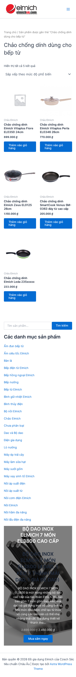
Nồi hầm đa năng (15, 512)
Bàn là (8, 360)
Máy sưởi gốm (13, 469)
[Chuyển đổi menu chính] (68, 9)
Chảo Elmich (12, 418)
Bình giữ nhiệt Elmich (18, 397)
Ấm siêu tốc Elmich (16, 353)
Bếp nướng (11, 382)
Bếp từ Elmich (13, 389)
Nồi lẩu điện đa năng (17, 519)
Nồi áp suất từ (13, 491)
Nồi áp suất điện (14, 483)
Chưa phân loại (14, 425)
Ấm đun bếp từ (14, 346)
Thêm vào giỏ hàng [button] (18, 146)
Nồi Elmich (11, 505)
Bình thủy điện (13, 404)
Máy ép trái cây (14, 454)
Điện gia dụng (13, 440)
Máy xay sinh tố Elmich (19, 476)
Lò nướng (10, 447)
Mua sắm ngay (38, 639)
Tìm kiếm (62, 325)
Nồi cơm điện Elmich (17, 498)
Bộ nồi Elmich (13, 411)
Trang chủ (10, 32)
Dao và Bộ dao (13, 433)
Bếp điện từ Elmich (16, 368)
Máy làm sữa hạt (15, 462)
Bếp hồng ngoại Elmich (19, 375)
